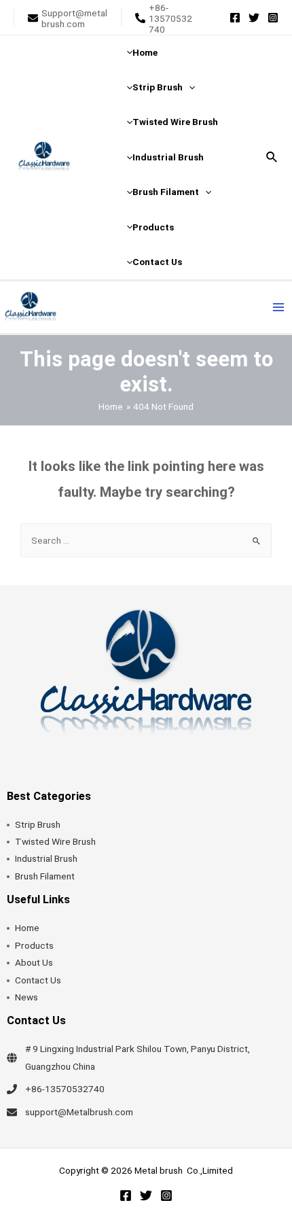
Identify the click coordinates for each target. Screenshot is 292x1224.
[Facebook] (235, 17)
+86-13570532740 (65, 1088)
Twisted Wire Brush (55, 841)
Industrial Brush (46, 858)
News (26, 997)
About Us (34, 962)
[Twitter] (254, 17)
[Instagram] (273, 17)
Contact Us (38, 980)
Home (27, 927)
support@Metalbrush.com (79, 1111)
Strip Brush (37, 824)
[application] (189, 87)
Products (34, 945)
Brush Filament (45, 876)
